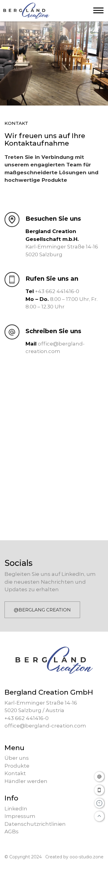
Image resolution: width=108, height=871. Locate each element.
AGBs (11, 831)
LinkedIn (15, 809)
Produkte (16, 766)
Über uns (16, 758)
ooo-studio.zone (87, 857)
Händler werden (25, 781)
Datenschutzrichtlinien (35, 824)
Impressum (19, 816)
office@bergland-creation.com (45, 726)
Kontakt (15, 773)
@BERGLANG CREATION (42, 610)
